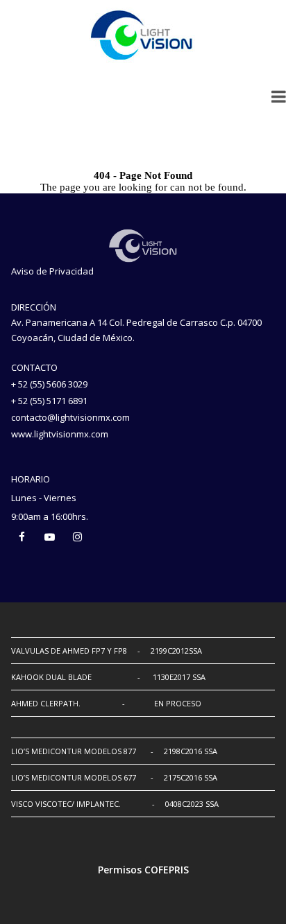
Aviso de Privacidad (52, 271)
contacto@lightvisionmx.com (70, 417)
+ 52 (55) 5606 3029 (49, 384)
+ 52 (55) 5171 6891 (49, 400)
